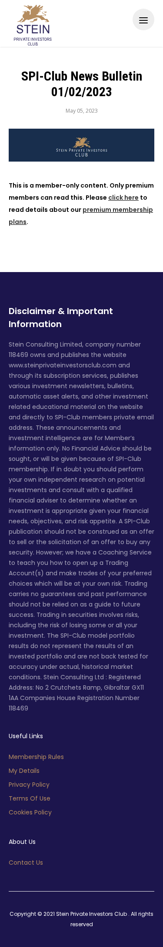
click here (123, 197)
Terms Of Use (29, 798)
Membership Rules (36, 756)
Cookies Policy (30, 812)
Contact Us (26, 862)
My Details (24, 770)
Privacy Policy (29, 784)
